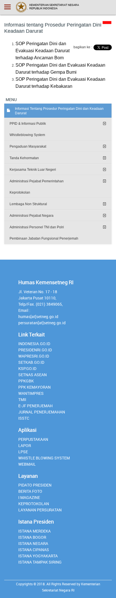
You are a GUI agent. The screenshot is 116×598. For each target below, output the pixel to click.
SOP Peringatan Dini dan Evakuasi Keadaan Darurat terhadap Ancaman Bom (42, 50)
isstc (23, 418)
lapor (24, 445)
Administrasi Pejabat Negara (31, 216)
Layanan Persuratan (40, 509)
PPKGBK (26, 381)
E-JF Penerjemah (35, 405)
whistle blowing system (44, 458)
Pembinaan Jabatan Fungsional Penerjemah (44, 238)
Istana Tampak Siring (40, 562)
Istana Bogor (32, 537)
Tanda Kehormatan (24, 158)
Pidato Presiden (35, 485)
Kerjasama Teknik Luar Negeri (33, 170)
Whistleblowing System (27, 135)
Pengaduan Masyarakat (28, 146)
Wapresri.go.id (33, 356)
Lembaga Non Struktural (28, 204)
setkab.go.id (31, 362)
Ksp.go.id (27, 368)
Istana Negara (33, 543)
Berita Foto (30, 491)
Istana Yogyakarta (38, 555)
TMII (22, 399)
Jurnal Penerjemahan (41, 412)
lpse (23, 451)
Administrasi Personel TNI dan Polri (37, 227)
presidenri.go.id (35, 349)
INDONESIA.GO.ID (34, 343)
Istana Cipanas (33, 549)
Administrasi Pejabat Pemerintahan (37, 181)
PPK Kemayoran (34, 387)
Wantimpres (31, 393)
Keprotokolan (20, 192)
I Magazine (29, 497)
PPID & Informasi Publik (28, 124)
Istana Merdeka (34, 531)
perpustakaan (33, 439)
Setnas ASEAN (32, 374)
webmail (27, 464)
